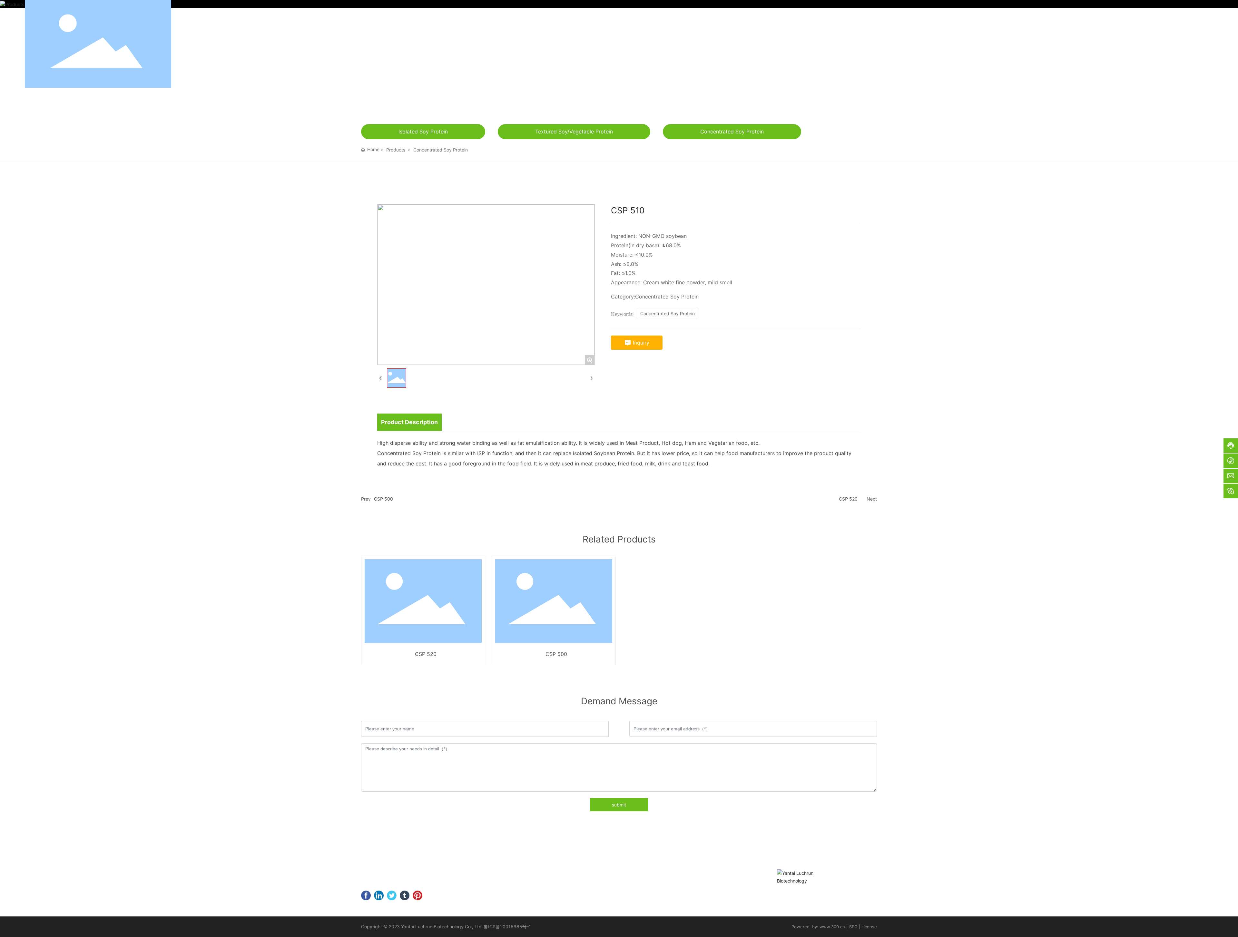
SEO (853, 926)
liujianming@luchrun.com (1138, 44)
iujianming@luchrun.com (406, 882)
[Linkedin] (379, 895)
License (869, 926)
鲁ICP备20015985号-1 (507, 926)
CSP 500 (383, 499)
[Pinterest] (417, 895)
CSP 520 (848, 499)
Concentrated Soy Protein (440, 149)
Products (395, 149)
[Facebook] (366, 895)
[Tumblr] (404, 895)
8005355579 (452, 872)
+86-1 (428, 872)
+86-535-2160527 (393, 872)
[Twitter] (392, 895)
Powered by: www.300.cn (818, 926)
